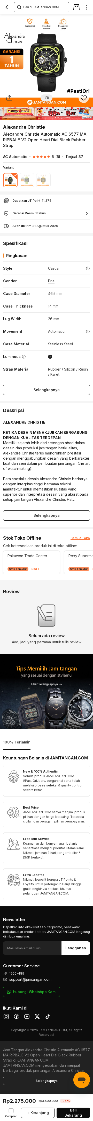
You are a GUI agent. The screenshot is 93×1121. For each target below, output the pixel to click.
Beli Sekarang (73, 1112)
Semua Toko (80, 538)
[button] (43, 156)
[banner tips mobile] (46, 691)
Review (64, 20)
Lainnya (84, 19)
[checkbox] (11, 1113)
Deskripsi (15, 20)
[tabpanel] (46, 828)
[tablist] (46, 742)
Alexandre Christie (24, 127)
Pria (51, 281)
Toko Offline (40, 20)
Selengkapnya (47, 390)
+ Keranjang (38, 1112)
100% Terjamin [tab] (16, 742)
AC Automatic (15, 156)
